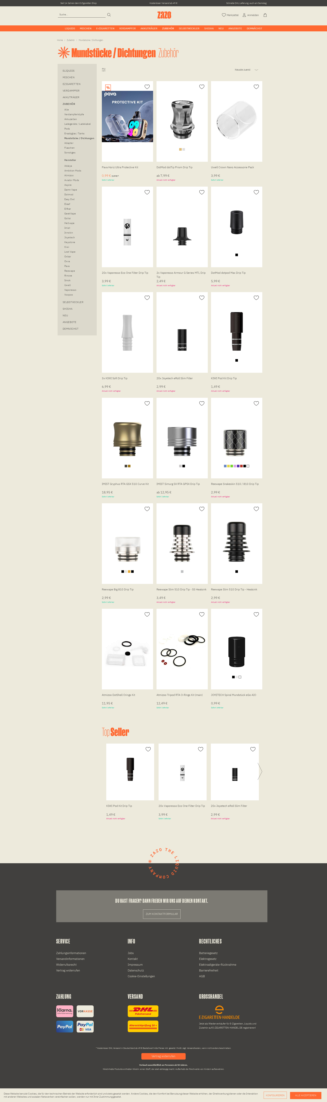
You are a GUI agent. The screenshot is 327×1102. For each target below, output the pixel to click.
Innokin (68, 232)
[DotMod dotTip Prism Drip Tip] (182, 116)
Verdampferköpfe (74, 114)
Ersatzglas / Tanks (74, 133)
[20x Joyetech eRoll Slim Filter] (182, 327)
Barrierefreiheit (208, 970)
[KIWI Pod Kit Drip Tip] (236, 327)
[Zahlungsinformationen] (75, 1018)
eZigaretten (72, 84)
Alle (66, 109)
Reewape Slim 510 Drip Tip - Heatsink (234, 589)
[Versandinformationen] (143, 1018)
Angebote (69, 322)
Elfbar (67, 208)
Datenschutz (136, 970)
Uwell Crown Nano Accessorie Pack (232, 167)
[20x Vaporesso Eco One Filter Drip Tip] (127, 222)
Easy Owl (69, 199)
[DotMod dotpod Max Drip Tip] (236, 222)
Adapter (68, 143)
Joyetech (69, 237)
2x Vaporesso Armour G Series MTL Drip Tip (181, 274)
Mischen (69, 77)
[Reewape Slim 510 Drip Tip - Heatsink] (236, 538)
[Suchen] (109, 15)
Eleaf (67, 204)
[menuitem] (82, 15)
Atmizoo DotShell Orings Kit (118, 695)
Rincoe (68, 275)
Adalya (68, 165)
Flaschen (69, 147)
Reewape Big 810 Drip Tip (118, 589)
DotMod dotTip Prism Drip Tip (174, 167)
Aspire (68, 184)
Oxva (67, 261)
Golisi (67, 218)
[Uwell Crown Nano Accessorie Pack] (236, 116)
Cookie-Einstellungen (141, 976)
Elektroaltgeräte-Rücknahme (217, 965)
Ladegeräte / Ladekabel (77, 123)
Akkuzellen (70, 119)
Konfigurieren (275, 1095)
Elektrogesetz (207, 959)
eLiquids (69, 70)
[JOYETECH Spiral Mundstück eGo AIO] (236, 644)
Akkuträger (71, 97)
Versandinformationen (70, 959)
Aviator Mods (71, 180)
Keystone (69, 242)
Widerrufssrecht (66, 965)
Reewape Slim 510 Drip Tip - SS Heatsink (181, 589)
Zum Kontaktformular (162, 914)
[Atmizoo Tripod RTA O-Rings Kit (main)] (182, 644)
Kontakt (133, 959)
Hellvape (69, 223)
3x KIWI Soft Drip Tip (114, 378)
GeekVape (70, 213)
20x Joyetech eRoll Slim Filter (175, 378)
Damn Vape (70, 189)
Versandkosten (194, 1048)
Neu (65, 315)
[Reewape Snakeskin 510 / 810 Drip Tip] (236, 433)
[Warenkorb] (265, 15)
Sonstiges (69, 152)
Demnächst (71, 328)
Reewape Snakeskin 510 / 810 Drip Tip (235, 484)
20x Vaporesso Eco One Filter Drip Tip (125, 272)
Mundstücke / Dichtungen (79, 138)
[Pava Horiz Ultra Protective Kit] (127, 116)
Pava (67, 266)
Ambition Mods (72, 170)
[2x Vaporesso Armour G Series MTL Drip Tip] (182, 222)
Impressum (135, 965)
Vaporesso (70, 289)
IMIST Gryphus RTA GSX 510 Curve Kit (125, 484)
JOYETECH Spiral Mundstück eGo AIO (233, 695)
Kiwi (66, 246)
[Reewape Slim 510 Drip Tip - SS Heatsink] (182, 538)
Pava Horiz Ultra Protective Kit (120, 167)
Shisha (68, 308)
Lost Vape (69, 251)
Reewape (69, 270)
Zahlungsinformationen (71, 953)
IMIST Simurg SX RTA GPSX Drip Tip (178, 484)
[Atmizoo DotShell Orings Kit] (127, 644)
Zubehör (69, 103)
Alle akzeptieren (305, 1095)
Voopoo (68, 294)
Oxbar (67, 256)
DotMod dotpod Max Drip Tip (228, 272)
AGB (202, 976)
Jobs (131, 953)
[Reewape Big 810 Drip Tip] (127, 538)
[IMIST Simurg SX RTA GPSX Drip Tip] (182, 433)
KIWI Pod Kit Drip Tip (224, 378)
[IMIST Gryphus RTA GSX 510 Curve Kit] (127, 433)
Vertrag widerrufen (68, 970)
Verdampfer (71, 90)
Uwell (67, 285)
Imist (67, 227)
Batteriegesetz (208, 953)
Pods (67, 128)
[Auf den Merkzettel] (147, 87)
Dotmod (68, 194)
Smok (67, 280)
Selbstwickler (73, 302)
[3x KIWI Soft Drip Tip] (127, 327)
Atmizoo (69, 175)
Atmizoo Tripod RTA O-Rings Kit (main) (180, 695)
